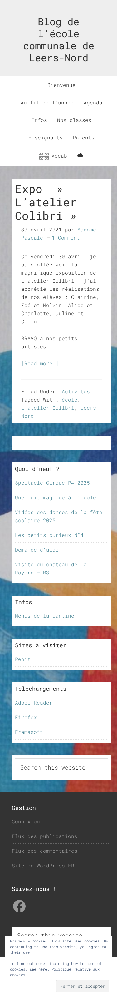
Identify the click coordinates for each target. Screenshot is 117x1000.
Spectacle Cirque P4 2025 (52, 482)
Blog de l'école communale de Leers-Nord (58, 39)
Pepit (23, 659)
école (69, 399)
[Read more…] (40, 363)
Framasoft (29, 732)
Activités (76, 391)
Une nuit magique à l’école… (57, 497)
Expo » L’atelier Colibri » (46, 202)
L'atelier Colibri (47, 407)
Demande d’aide (37, 549)
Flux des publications (44, 836)
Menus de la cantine (44, 615)
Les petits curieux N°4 (49, 535)
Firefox (26, 717)
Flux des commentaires (44, 850)
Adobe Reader (33, 702)
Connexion (26, 821)
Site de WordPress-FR (43, 865)
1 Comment (66, 237)
